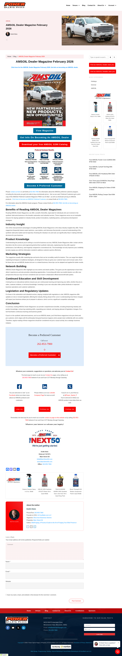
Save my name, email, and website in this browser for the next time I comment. (31, 595)
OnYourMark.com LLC (44, 515)
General (93, 85)
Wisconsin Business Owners (42, 517)
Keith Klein (14, 521)
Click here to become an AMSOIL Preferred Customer (29, 199)
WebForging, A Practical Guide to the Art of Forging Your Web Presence (54, 522)
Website (8, 581)
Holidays (94, 81)
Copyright (20, 642)
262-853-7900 (34, 192)
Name (8, 561)
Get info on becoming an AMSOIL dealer (64, 67)
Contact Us (48, 375)
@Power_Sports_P (71, 395)
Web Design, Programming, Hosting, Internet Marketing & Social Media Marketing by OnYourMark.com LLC (61, 651)
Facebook (12, 395)
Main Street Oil (38, 520)
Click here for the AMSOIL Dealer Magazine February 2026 (30, 67)
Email (8, 571)
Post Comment (76, 601)
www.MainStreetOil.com (44, 461)
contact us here (16, 192)
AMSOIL (8, 21)
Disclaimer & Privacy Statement (83, 642)
